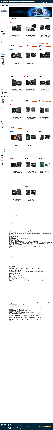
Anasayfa (2, 4)
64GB (3, 102)
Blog (29, 2)
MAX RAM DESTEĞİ (3, 96)
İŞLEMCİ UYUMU (3, 31)
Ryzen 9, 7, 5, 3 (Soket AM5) (4, 75)
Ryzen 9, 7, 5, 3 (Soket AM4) (4, 77)
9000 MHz (4, 110)
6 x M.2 (3, 124)
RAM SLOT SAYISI (3, 115)
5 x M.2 (3, 125)
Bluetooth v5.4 (4, 162)
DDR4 (3, 93)
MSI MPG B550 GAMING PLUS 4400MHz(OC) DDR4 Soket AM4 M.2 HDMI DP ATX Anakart (16, 90)
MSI (3, 19)
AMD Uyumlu (4, 33)
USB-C (2, 155)
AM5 (3, 62)
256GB (3, 98)
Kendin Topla (16, 2)
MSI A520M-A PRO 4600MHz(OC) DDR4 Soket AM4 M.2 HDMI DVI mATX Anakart (16, 117)
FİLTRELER (2, 8)
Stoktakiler (18, 18)
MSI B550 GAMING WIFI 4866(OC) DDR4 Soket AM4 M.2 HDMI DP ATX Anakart (31, 35)
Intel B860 (3, 51)
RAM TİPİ (2, 89)
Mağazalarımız (21, 2)
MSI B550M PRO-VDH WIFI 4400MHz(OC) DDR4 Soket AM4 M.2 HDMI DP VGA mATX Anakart (45, 90)
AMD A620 (4, 43)
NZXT (3, 20)
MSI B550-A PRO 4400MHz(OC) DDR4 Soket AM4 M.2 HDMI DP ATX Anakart (45, 63)
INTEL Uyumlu (4, 34)
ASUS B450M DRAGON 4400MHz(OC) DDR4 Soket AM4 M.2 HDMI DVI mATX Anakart (45, 145)
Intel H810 (3, 52)
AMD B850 (4, 40)
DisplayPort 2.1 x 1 (4, 146)
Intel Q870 (3, 50)
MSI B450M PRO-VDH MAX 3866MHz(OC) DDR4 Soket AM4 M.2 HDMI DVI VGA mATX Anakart (16, 172)
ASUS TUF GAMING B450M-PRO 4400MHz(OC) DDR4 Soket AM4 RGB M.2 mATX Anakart (31, 145)
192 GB (3, 99)
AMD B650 (4, 42)
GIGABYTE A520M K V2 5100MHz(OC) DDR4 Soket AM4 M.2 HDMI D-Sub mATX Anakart (16, 63)
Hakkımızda (26, 2)
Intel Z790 (3, 53)
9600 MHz (3, 107)
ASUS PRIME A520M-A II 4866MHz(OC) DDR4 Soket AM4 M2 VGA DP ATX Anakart (31, 199)
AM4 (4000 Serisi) (4, 64)
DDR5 (3, 91)
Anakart (11, 4)
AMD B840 (4, 41)
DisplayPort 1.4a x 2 (4, 148)
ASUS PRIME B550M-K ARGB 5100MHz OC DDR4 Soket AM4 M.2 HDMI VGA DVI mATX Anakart (45, 35)
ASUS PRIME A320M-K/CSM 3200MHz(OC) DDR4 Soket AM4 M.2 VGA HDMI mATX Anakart (31, 172)
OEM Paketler (11, 2)
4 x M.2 (3, 126)
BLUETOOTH (2, 160)
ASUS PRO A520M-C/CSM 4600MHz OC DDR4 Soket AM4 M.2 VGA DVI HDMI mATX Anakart (45, 172)
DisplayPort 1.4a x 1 (4, 150)
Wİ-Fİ (2, 130)
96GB (3, 101)
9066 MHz (3, 109)
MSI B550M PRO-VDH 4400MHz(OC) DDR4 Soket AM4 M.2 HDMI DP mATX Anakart (31, 90)
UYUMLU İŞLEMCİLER (3, 67)
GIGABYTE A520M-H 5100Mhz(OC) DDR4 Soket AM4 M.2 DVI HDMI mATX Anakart (16, 199)
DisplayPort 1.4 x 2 (4, 152)
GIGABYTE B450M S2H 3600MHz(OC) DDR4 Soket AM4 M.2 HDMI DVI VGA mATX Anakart (16, 145)
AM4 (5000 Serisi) (15, 4)
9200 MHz (3, 108)
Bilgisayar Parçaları (6, 4)
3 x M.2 (3, 127)
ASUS (3, 17)
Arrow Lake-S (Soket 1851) (4, 70)
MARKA (2, 14)
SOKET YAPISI (3, 56)
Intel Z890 (3, 49)
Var (2, 132)
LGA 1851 (3, 60)
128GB (3, 100)
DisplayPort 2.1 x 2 (4, 144)
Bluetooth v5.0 (4, 165)
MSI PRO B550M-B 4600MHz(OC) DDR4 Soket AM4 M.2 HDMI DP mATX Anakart (16, 35)
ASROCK (3, 16)
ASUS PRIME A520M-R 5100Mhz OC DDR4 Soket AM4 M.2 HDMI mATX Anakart (45, 117)
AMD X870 (4, 39)
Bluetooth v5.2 (4, 164)
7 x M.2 (3, 123)
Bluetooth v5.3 (4, 163)
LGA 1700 (3, 61)
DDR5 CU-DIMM (4, 92)
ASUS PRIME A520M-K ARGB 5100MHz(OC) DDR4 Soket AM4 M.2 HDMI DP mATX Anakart (31, 117)
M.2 (1, 121)
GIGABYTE (4, 18)
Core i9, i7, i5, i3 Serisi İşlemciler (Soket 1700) (4, 72)
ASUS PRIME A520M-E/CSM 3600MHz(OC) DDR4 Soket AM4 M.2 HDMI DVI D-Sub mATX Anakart (31, 63)
